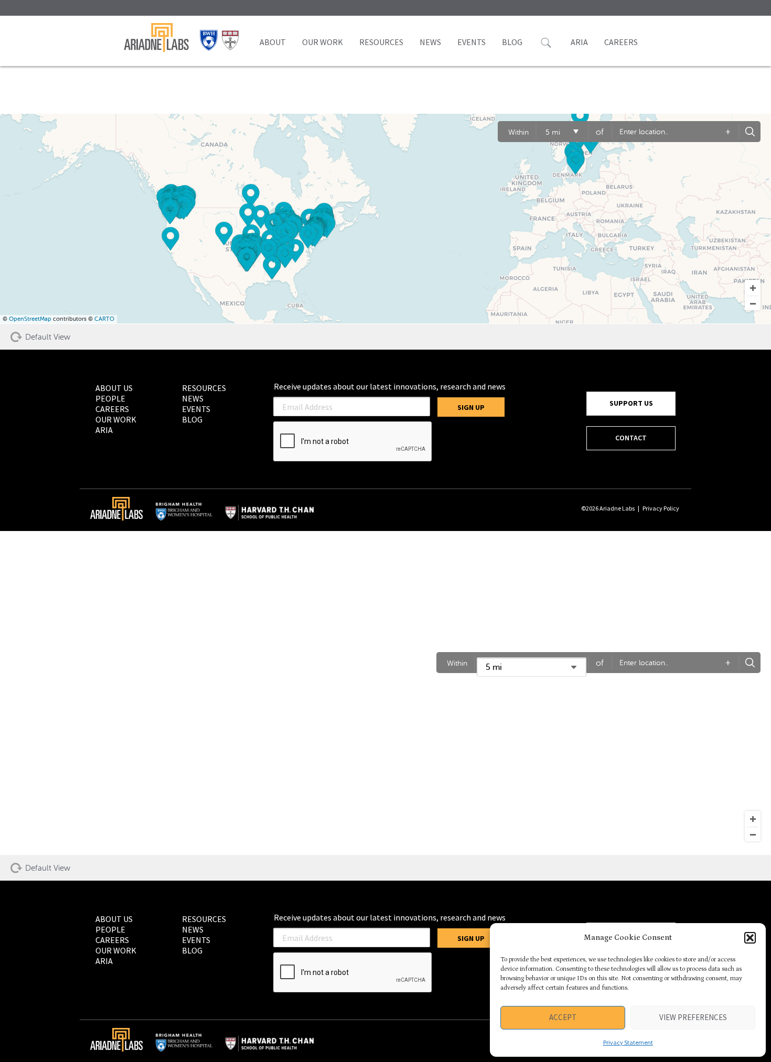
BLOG (512, 42)
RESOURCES (381, 42)
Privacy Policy (660, 508)
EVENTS (471, 42)
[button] (750, 938)
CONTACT (631, 437)
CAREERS (621, 42)
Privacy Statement (628, 1042)
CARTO (104, 319)
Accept (562, 1017)
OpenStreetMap (30, 319)
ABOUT (273, 42)
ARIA (579, 42)
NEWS (430, 42)
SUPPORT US (631, 403)
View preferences (693, 1017)
